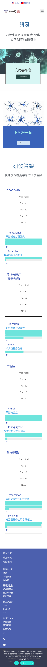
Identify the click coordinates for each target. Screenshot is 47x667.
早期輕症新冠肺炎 (15, 236)
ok (17, 663)
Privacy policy (27, 663)
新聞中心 (8, 618)
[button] (42, 11)
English (17, 3)
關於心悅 (8, 569)
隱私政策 (7, 553)
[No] (43, 657)
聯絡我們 (7, 562)
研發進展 (8, 585)
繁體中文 (27, 3)
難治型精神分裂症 (15, 328)
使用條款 (7, 558)
